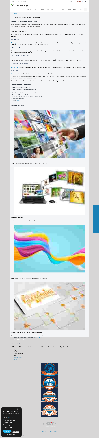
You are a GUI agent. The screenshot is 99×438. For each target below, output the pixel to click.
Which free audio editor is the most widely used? (24, 89)
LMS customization (50, 9)
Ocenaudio (25, 51)
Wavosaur (14, 73)
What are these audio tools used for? (21, 87)
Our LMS (36, 9)
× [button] (19, 409)
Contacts (71, 1)
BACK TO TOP (39, 337)
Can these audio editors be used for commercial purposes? (27, 96)
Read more (10, 417)
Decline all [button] (16, 431)
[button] (11, 434)
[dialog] (11, 422)
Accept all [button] (6, 431)
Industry (63, 9)
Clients (74, 9)
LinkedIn (18, 100)
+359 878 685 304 (15, 1)
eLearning (29, 9)
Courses (42, 9)
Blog (58, 9)
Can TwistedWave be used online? (20, 94)
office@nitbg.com (24, 1)
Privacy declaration (49, 431)
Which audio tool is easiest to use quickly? (22, 91)
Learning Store (78, 1)
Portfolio (69, 9)
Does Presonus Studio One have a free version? (24, 93)
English (85, 1)
